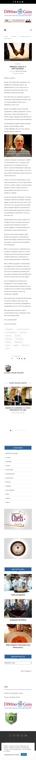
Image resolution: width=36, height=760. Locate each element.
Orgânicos (8, 486)
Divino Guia (23, 332)
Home (6, 36)
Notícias (14, 36)
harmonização (18, 342)
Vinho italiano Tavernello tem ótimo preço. (18, 646)
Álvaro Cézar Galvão (21, 71)
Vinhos (7, 348)
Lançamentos (9, 478)
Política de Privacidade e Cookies (13, 693)
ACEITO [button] (24, 754)
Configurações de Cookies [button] (11, 754)
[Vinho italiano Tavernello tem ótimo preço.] (18, 625)
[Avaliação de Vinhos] (18, 600)
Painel (7, 494)
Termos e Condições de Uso (12, 697)
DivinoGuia (8, 335)
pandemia (16, 345)
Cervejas (8, 457)
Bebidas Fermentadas (12, 453)
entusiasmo (8, 339)
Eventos (8, 465)
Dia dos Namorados (21, 87)
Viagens (8, 498)
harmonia (8, 342)
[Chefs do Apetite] (18, 575)
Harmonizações (10, 474)
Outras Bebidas (10, 490)
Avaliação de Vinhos (18, 620)
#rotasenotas (9, 329)
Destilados (9, 461)
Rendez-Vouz (25, 345)
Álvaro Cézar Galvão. (23, 329)
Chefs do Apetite (18, 595)
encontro (18, 335)
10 (25, 430)
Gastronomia (19, 339)
